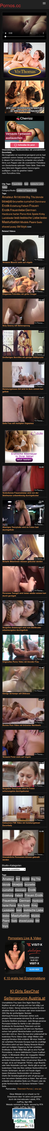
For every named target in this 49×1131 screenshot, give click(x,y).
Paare (32, 222)
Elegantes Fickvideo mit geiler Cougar (19, 294)
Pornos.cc (10, 5)
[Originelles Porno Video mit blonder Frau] (24, 646)
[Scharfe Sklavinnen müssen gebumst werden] (24, 546)
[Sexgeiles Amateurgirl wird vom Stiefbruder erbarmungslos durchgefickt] (24, 612)
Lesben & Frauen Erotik (26, 190)
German (30, 210)
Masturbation (11, 221)
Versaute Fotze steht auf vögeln (16, 757)
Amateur (7, 197)
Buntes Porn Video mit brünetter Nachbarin (21, 725)
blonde (39, 197)
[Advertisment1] (24, 96)
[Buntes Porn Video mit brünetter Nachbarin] (24, 710)
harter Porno (19, 214)
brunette (18, 201)
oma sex (38, 1088)
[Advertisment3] (24, 446)
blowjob (7, 201)
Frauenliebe (17, 184)
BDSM (22, 197)
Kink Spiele (32, 214)
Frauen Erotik (34, 895)
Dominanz (40, 201)
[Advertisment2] (24, 132)
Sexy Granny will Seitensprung (16, 325)
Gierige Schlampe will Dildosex (16, 693)
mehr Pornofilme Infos (11, 173)
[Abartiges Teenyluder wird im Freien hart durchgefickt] (24, 512)
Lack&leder (8, 217)
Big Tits (30, 197)
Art (16, 197)
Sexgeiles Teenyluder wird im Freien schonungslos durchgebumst (18, 789)
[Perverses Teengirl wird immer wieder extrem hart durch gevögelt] (24, 578)
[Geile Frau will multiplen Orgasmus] (24, 408)
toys (24, 226)
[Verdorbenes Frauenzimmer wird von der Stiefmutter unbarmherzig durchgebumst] (24, 477)
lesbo (4, 187)
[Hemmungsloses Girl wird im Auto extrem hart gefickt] (24, 374)
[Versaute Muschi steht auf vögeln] (24, 247)
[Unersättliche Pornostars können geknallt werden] (24, 842)
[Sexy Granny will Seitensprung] (24, 310)
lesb (26, 184)
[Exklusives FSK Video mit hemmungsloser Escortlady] (24, 807)
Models (24, 222)
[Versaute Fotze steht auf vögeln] (24, 741)
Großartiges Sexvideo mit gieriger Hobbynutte (23, 357)
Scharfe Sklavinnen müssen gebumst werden (22, 561)
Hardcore (7, 214)
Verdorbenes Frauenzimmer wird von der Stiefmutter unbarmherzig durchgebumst (20, 494)
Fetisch (25, 205)
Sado (39, 222)
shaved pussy (9, 226)
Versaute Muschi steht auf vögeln (17, 262)
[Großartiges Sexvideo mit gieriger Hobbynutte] (24, 342)
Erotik (6, 205)
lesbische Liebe (37, 184)
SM (19, 226)
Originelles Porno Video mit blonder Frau (20, 661)
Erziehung (15, 205)
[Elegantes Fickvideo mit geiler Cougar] (24, 279)
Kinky (42, 214)
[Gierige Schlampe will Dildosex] (24, 678)
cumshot (29, 201)
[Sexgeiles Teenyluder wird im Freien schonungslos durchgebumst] (24, 773)
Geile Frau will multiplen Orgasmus (18, 423)
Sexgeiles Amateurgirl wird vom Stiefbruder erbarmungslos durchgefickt (21, 628)
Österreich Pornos (24, 1088)
